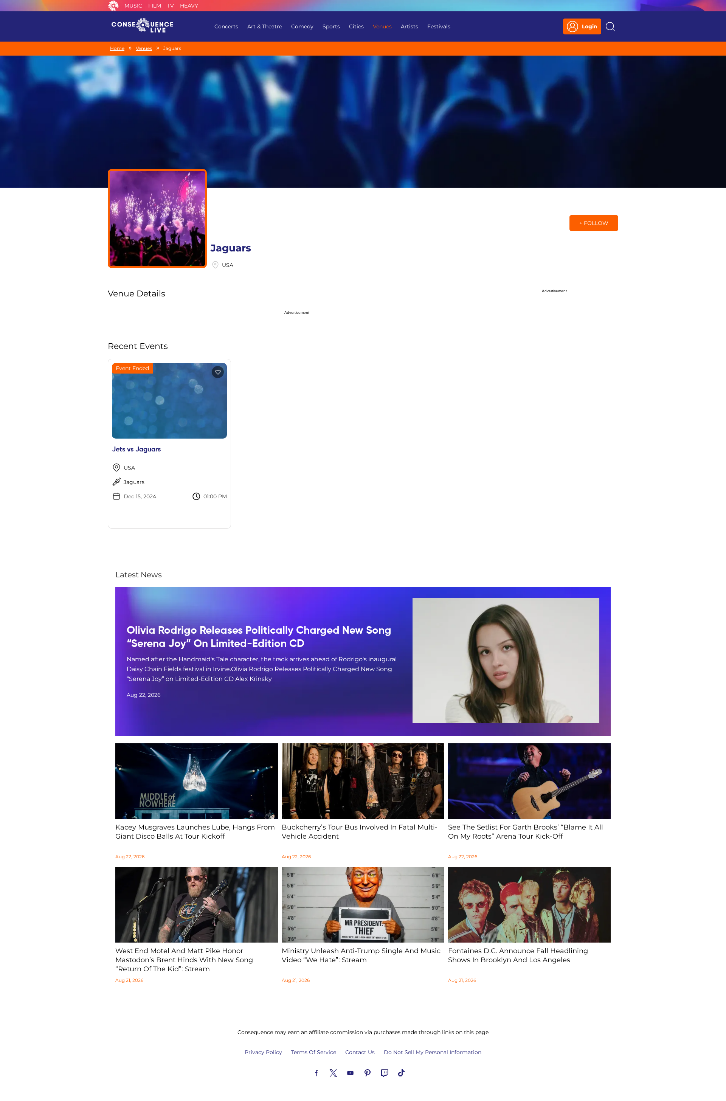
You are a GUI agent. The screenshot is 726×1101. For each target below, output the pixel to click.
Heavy (189, 5)
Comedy (302, 26)
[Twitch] (393, 1072)
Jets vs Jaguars (136, 449)
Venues (382, 26)
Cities (356, 26)
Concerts (226, 26)
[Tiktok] (410, 1072)
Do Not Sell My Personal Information (432, 1052)
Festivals (438, 26)
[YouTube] (359, 1072)
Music (133, 5)
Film (154, 5)
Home (117, 48)
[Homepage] (145, 26)
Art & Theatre (264, 26)
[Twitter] (342, 1072)
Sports (331, 26)
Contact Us (360, 1052)
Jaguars (134, 482)
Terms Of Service (313, 1052)
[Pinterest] (376, 1072)
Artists (409, 26)
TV (170, 5)
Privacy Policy (263, 1052)
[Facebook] (325, 1072)
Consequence (113, 5)
